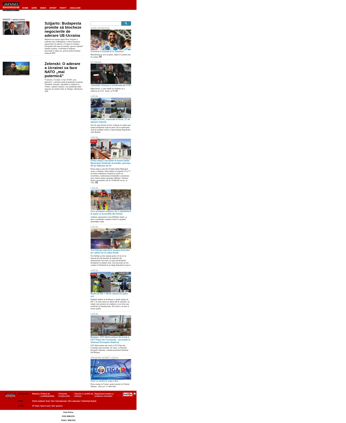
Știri (20, 401)
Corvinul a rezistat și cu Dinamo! (107, 51)
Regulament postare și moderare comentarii (104, 395)
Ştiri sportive (100, 28)
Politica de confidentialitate (47, 395)
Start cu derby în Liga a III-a (104, 381)
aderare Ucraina (19, 19)
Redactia (35, 394)
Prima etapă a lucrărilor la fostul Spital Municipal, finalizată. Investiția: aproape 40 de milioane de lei (111, 163)
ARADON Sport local (105, 358)
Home (25, 8)
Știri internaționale (59, 401)
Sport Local (45, 406)
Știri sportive (57, 406)
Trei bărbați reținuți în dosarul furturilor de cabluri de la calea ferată (110, 251)
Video (43, 8)
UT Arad (96, 62)
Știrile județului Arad (41, 401)
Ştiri (34, 8)
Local (95, 96)
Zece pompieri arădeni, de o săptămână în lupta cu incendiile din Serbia (111, 212)
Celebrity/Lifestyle (88, 401)
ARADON (6, 19)
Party (63, 8)
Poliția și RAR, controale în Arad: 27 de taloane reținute (110, 120)
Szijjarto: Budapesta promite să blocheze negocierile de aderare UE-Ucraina (63, 29)
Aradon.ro (23, 394)
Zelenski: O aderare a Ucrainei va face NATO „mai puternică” (62, 70)
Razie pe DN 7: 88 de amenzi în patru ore (109, 294)
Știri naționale (74, 401)
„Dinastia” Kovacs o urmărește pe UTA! (111, 85)
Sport (52, 8)
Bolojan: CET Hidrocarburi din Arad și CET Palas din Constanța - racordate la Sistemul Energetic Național (110, 339)
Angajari (75, 8)
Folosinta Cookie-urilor (64, 395)
